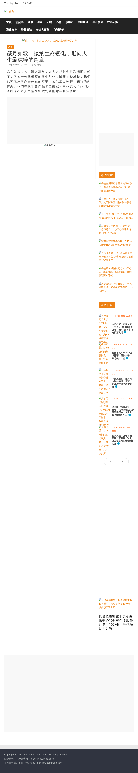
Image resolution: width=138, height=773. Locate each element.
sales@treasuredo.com (49, 762)
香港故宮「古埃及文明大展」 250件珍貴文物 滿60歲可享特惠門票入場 (122, 328)
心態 (34, 64)
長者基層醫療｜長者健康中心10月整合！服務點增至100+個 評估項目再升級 (116, 622)
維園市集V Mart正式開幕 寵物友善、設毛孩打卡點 (122, 355)
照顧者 (69, 22)
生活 (40, 22)
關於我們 (9, 758)
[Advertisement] (50, 120)
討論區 (20, 22)
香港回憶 (112, 22)
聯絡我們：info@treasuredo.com (36, 758)
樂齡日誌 (26, 30)
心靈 (58, 22)
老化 (39, 64)
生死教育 (97, 22)
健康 (30, 22)
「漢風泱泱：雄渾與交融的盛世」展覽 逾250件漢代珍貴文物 (122, 382)
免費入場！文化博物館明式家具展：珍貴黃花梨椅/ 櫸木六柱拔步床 (122, 439)
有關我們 (58, 30)
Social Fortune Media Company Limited (45, 754)
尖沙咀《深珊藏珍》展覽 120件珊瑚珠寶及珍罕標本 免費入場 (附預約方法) (123, 411)
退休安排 (11, 30)
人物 (49, 22)
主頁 (9, 22)
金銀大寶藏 (42, 30)
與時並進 (83, 22)
